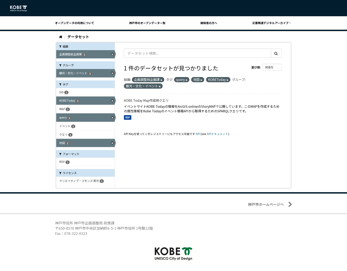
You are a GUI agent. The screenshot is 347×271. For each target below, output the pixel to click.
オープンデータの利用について (74, 23)
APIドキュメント (217, 134)
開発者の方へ (208, 23)
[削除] (161, 79)
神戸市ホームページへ (266, 204)
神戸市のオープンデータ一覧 (147, 23)
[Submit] (276, 53)
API (198, 134)
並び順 (255, 67)
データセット (78, 36)
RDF (127, 117)
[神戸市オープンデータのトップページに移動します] (21, 8)
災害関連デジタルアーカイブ (270, 23)
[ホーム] (60, 36)
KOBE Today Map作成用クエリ (146, 100)
